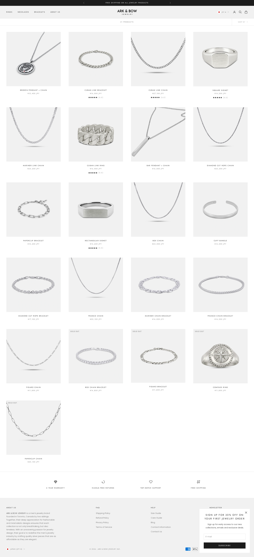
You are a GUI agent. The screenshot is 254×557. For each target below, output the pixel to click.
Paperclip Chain (33, 459)
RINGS (9, 12)
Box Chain (158, 240)
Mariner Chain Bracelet (158, 316)
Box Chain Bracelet (96, 387)
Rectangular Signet (96, 240)
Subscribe (225, 545)
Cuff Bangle (220, 240)
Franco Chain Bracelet (220, 316)
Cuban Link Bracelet (96, 90)
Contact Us (156, 531)
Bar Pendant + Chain (158, 165)
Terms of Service (104, 527)
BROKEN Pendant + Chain (33, 90)
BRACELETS (39, 12)
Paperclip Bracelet (33, 240)
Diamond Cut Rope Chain (220, 165)
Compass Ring (220, 387)
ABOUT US (55, 12)
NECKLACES (23, 12)
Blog (153, 522)
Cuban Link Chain (158, 90)
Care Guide (156, 517)
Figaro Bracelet (158, 386)
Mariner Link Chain (33, 165)
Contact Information (161, 527)
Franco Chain (95, 316)
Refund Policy (102, 517)
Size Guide (156, 513)
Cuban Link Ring (96, 165)
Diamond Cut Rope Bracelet (34, 316)
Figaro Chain (33, 387)
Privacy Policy (102, 522)
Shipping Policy (103, 513)
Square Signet (220, 90)
